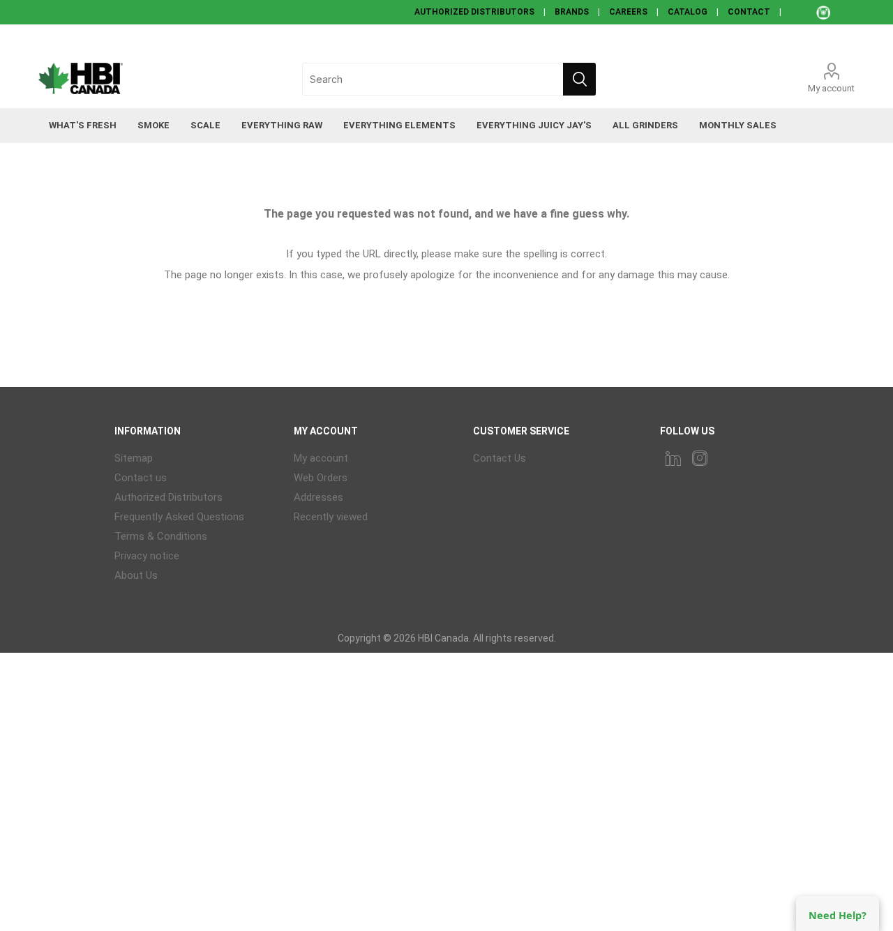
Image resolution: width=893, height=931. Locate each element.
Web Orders (320, 477)
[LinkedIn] (673, 458)
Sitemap (133, 458)
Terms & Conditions (160, 536)
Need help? (837, 915)
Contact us (140, 477)
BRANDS (572, 12)
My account (831, 88)
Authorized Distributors (168, 497)
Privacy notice (146, 556)
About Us (136, 575)
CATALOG (687, 12)
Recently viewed (331, 516)
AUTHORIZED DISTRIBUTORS (474, 12)
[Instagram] (700, 458)
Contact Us (499, 458)
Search (579, 79)
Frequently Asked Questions (179, 516)
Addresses (318, 497)
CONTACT (749, 12)
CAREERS (628, 12)
